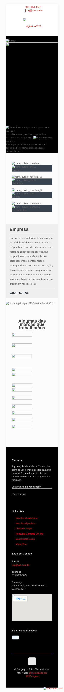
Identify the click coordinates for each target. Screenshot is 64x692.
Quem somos (19, 292)
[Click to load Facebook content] (15, 637)
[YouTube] (32, 14)
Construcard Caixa (25, 539)
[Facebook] (27, 14)
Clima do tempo (24, 528)
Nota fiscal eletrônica (26, 518)
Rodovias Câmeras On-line (29, 533)
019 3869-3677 (33, 7)
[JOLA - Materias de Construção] (32, 26)
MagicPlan (21, 544)
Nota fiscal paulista (25, 523)
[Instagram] (37, 14)
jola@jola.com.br (33, 10)
